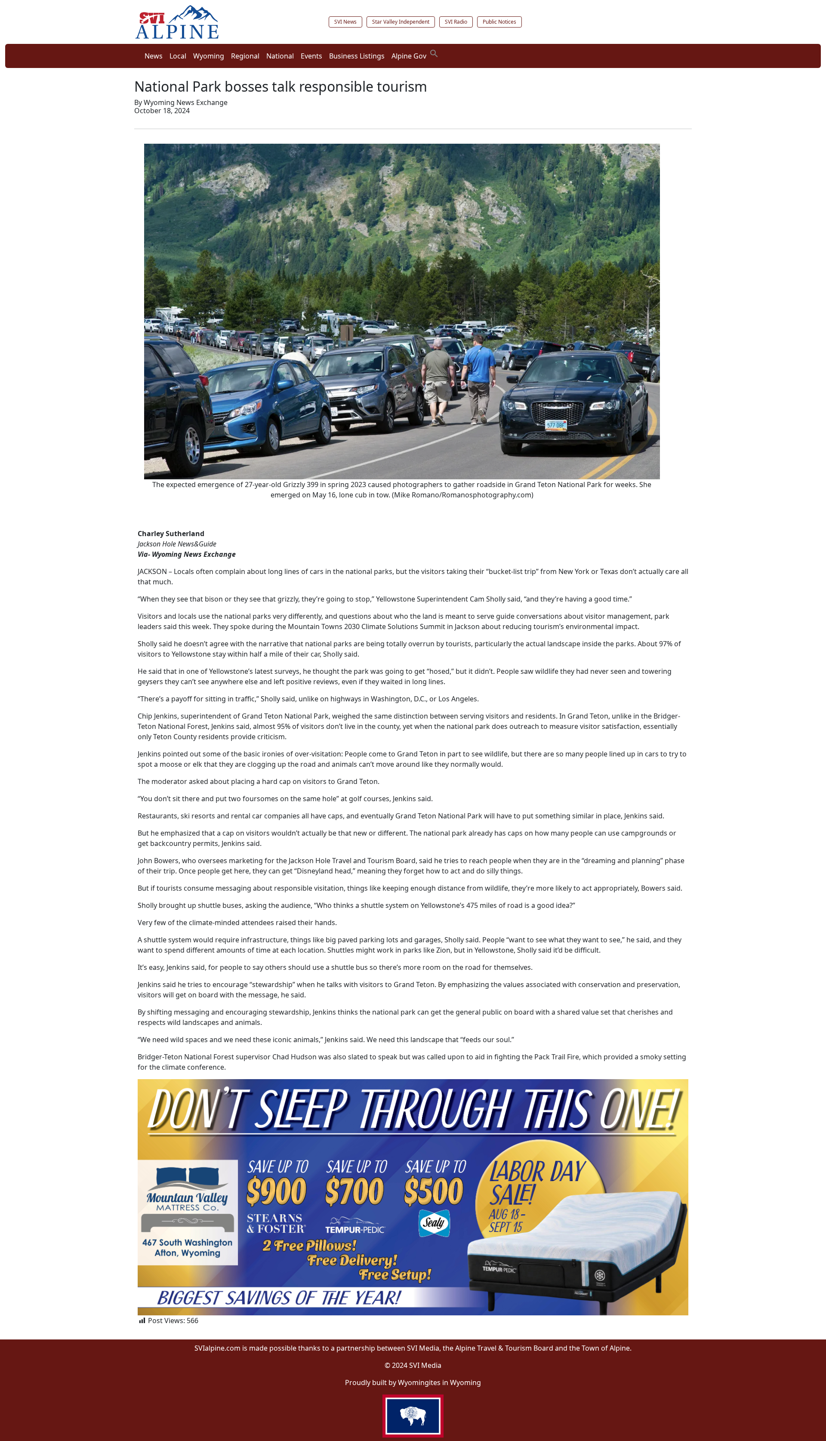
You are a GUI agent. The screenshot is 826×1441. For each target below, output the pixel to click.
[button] (434, 52)
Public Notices (499, 21)
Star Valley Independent (400, 21)
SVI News (345, 21)
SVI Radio (456, 21)
